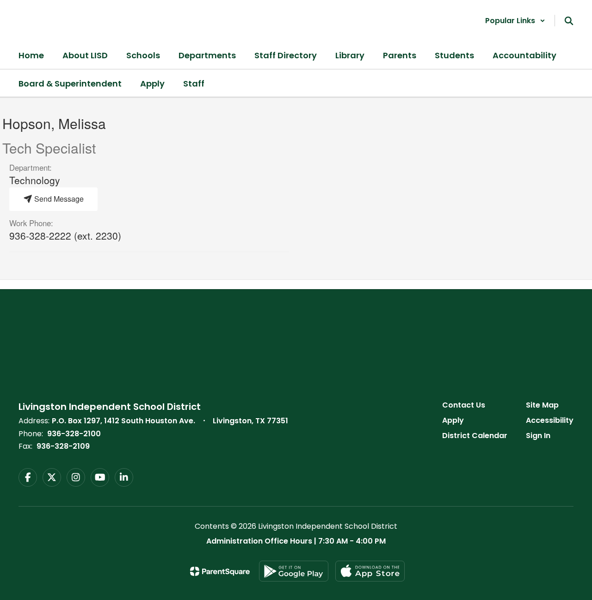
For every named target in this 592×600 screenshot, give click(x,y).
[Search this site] (569, 20)
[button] (515, 20)
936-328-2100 (74, 433)
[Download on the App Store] (370, 571)
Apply (453, 420)
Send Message (58, 198)
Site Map (542, 405)
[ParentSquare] (220, 571)
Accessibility (550, 420)
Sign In (538, 435)
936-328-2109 (63, 446)
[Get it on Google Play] (293, 571)
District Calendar (474, 435)
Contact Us (463, 405)
